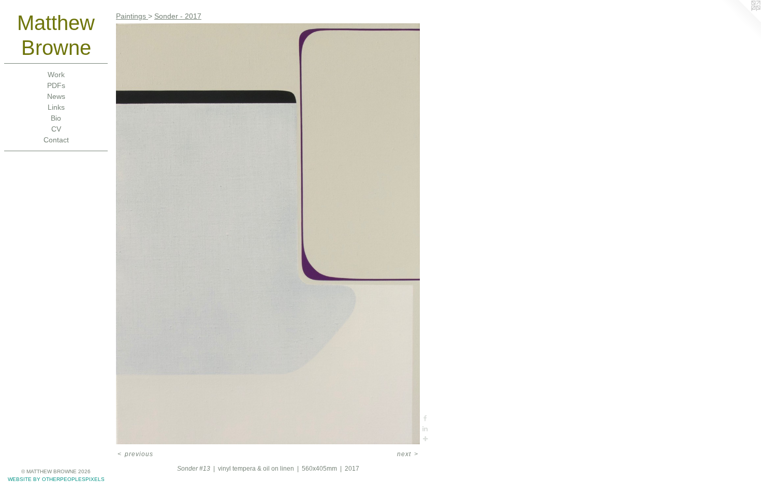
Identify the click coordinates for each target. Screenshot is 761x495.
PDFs (56, 85)
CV (56, 129)
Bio (56, 118)
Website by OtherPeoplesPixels (56, 479)
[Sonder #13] (268, 233)
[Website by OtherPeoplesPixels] (740, 20)
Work (56, 74)
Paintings (132, 16)
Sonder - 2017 (177, 16)
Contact (56, 140)
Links (56, 107)
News (56, 96)
